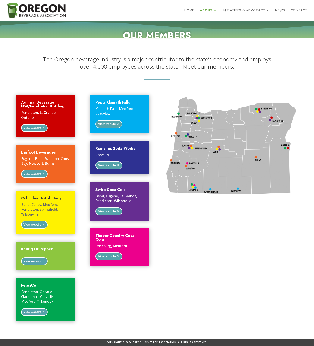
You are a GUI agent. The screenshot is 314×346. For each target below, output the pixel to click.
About (206, 11)
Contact (299, 11)
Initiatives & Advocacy (244, 11)
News (280, 11)
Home (189, 11)
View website (32, 128)
